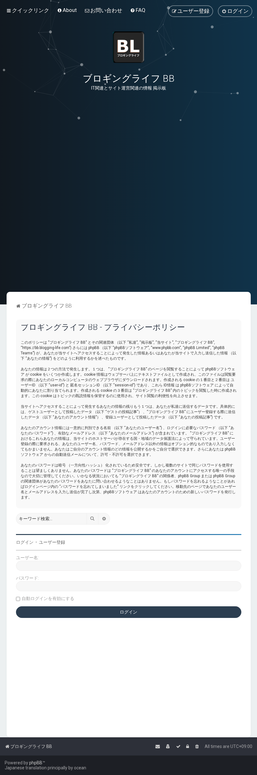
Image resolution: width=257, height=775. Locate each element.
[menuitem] (66, 10)
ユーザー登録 (52, 542)
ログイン (25, 542)
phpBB (35, 762)
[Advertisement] (128, 260)
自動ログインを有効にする (48, 598)
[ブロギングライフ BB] (128, 47)
